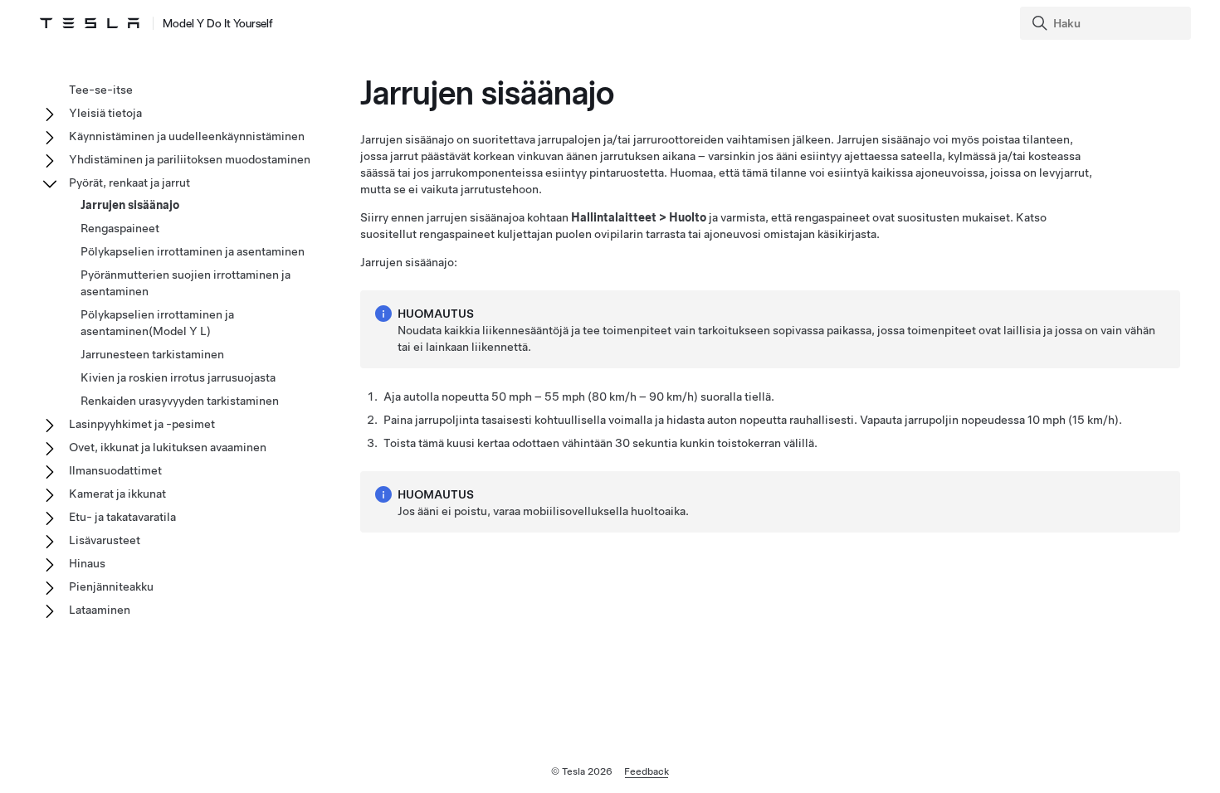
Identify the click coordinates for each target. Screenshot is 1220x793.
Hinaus (87, 563)
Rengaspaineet (120, 228)
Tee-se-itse (101, 89)
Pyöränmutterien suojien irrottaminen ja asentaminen (185, 283)
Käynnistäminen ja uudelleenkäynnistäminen (187, 136)
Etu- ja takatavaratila (122, 516)
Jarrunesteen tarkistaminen (152, 354)
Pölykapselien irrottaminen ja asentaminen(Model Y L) (157, 323)
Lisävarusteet (104, 540)
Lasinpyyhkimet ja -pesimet (142, 424)
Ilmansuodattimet (115, 470)
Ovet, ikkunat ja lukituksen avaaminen (167, 447)
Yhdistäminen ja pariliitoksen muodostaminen (189, 159)
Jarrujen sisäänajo (130, 205)
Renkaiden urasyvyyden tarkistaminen (180, 400)
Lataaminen (99, 609)
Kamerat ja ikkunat (117, 493)
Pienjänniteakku (111, 586)
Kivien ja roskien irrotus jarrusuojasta (178, 377)
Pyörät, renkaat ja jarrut (129, 182)
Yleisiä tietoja (105, 112)
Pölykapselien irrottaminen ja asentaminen (193, 251)
